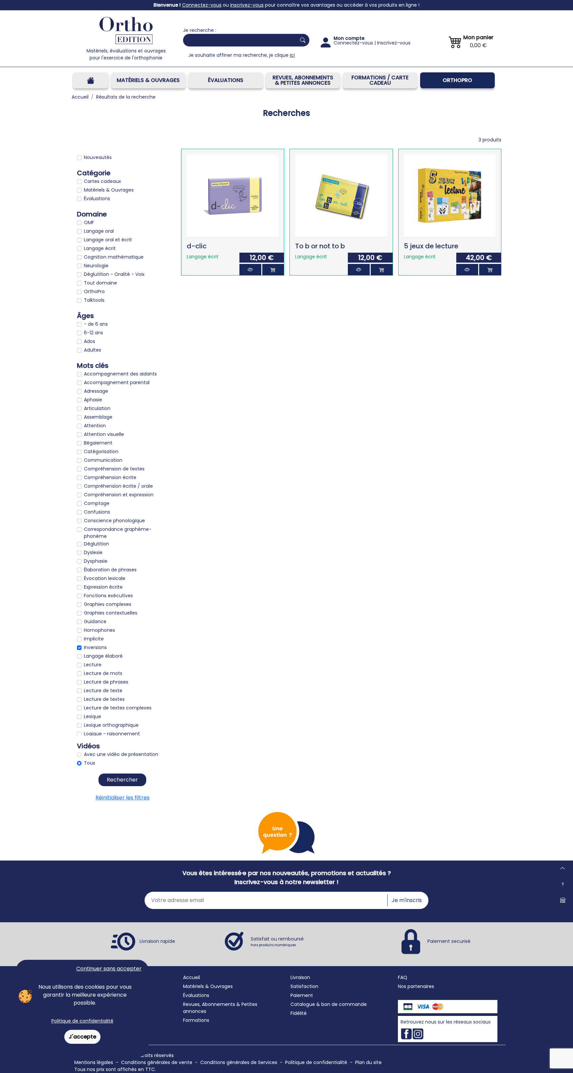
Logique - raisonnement (112, 733)
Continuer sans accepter (109, 968)
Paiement (301, 995)
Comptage (96, 503)
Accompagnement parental (117, 382)
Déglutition (96, 543)
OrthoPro (457, 80)
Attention (95, 425)
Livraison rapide (157, 941)
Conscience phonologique (114, 520)
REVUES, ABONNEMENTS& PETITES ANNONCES (303, 80)
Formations (196, 1020)
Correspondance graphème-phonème (118, 532)
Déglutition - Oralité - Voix (114, 274)
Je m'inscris (407, 900)
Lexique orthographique (111, 725)
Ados (89, 341)
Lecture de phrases (106, 682)
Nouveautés (98, 157)
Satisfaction (304, 986)
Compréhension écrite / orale (118, 486)
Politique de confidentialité (82, 1021)
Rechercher (122, 780)
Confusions (97, 512)
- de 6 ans (96, 324)
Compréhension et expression (119, 494)
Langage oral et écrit (108, 239)
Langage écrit (100, 248)
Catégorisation (101, 451)
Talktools (94, 300)
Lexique (92, 716)
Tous (89, 763)
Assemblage (98, 417)
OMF (89, 222)
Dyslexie (93, 552)
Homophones (99, 630)
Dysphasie (95, 561)
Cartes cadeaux (102, 181)
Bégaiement (98, 443)
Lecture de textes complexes (118, 707)
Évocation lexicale (104, 578)
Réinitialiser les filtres (123, 797)
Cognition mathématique (114, 257)
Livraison (300, 977)
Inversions (95, 647)
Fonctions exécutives (108, 595)
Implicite (94, 638)
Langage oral (99, 231)
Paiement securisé (449, 941)
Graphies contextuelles (110, 613)
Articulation (97, 408)
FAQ (402, 977)
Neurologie (96, 265)
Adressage (96, 391)
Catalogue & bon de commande (328, 1004)
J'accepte (82, 1036)
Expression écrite (103, 587)
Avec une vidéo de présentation (121, 754)
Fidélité (298, 1013)
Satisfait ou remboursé (277, 942)
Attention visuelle (104, 434)
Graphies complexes (107, 604)
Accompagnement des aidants (120, 374)
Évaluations (225, 80)
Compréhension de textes (114, 468)
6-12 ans (93, 332)
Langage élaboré (103, 656)
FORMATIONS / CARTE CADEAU (380, 80)
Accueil (191, 977)
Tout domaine (100, 283)
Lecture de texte (103, 690)
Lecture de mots (103, 673)
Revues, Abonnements (209, 1004)
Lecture (92, 664)
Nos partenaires (416, 986)
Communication (103, 460)
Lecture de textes (104, 699)
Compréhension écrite (110, 477)
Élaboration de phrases (110, 569)
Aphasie (93, 399)
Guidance (95, 621)
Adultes (92, 350)
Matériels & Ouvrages (148, 80)
